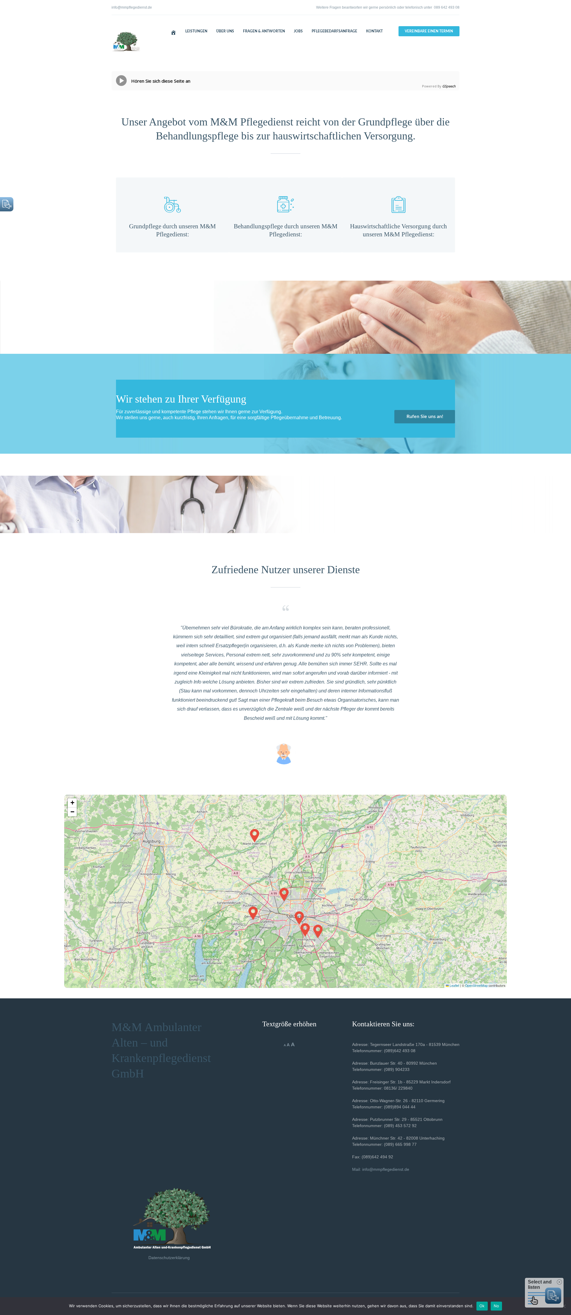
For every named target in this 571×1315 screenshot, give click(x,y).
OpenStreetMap (476, 985)
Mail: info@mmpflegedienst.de (380, 1169)
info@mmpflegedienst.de (132, 7)
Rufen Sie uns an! (425, 416)
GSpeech (449, 86)
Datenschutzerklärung (169, 1257)
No (496, 1305)
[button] (299, 918)
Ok (482, 1305)
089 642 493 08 (446, 7)
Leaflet (454, 985)
